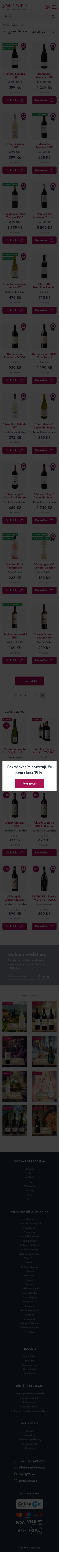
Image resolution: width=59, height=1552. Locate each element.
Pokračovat (30, 784)
